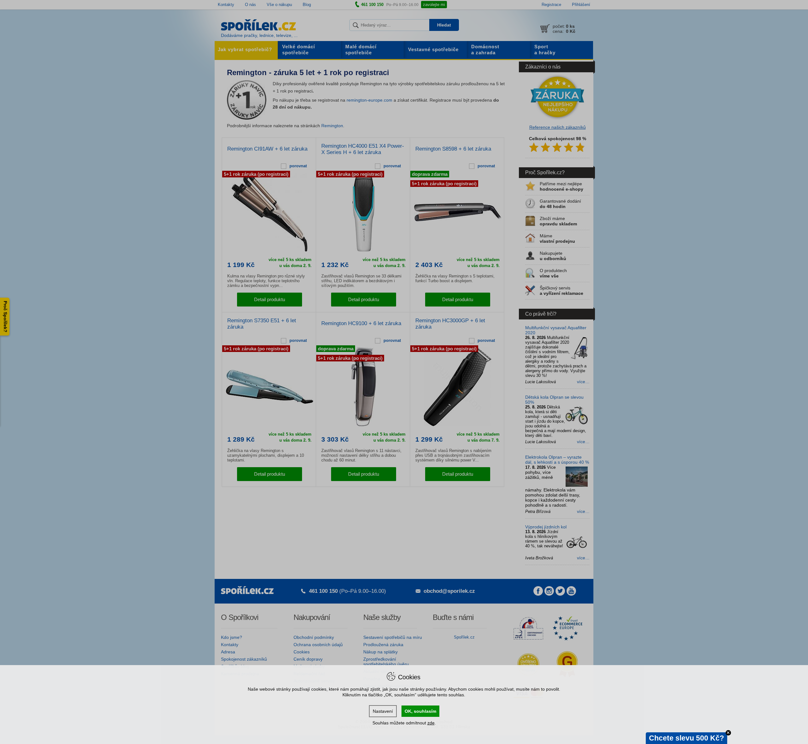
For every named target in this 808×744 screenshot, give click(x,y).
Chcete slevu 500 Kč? (686, 738)
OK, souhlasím (420, 711)
